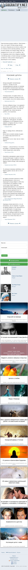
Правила (14, 555)
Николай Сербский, (9, 62)
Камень (10, 68)
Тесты (14, 1)
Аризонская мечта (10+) (10, 101)
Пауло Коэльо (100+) (9, 152)
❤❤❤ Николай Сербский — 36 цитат (13, 552)
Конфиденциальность (14, 557)
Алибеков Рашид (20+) (9, 142)
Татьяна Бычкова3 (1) (9, 91)
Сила (2, 68)
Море (7, 68)
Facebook (15, 562)
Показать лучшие (14, 79)
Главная (2, 552)
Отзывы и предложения (14, 560)
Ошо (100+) (7, 113)
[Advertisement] (14, 26)
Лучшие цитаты (14, 260)
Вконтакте (15, 563)
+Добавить (4, 10)
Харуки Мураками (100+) (10, 219)
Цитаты (2, 1)
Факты (10, 1)
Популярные (11, 10)
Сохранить (4, 255)
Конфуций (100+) (8, 126)
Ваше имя (3, 242)
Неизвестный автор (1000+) (10, 165)
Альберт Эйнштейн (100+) (10, 174)
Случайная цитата (15, 264)
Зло (4, 68)
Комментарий (4, 247)
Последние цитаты (14, 559)
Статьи (6, 1)
